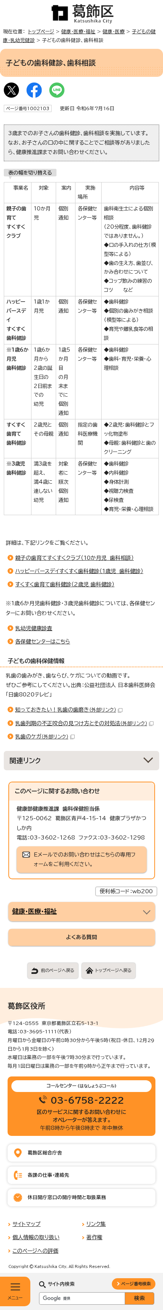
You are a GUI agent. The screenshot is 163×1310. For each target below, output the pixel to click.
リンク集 (96, 1224)
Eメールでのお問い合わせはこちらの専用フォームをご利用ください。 (85, 859)
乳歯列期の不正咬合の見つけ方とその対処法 (81, 723)
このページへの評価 (35, 1251)
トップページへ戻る (113, 970)
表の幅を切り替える (30, 172)
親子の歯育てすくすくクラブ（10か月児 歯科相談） (74, 558)
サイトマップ (27, 1224)
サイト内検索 (61, 1284)
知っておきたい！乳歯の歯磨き (65, 709)
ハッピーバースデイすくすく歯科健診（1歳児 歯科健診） (79, 571)
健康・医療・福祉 (78, 31)
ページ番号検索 (135, 1284)
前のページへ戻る (57, 970)
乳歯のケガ (41, 736)
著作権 (94, 1237)
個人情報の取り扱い (36, 1237)
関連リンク (25, 760)
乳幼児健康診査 (33, 628)
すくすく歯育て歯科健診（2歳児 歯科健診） (64, 584)
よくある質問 (81, 937)
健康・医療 (114, 31)
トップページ (41, 31)
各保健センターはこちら (42, 641)
